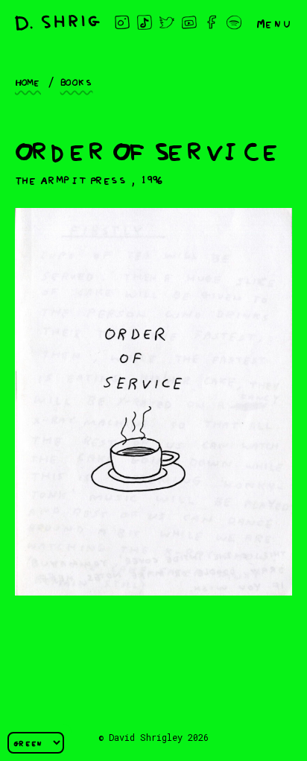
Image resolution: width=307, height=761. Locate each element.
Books (76, 81)
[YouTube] (189, 22)
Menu (274, 22)
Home (28, 81)
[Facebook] (211, 22)
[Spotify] (234, 22)
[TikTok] (144, 22)
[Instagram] (122, 22)
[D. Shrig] (57, 23)
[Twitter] (166, 22)
